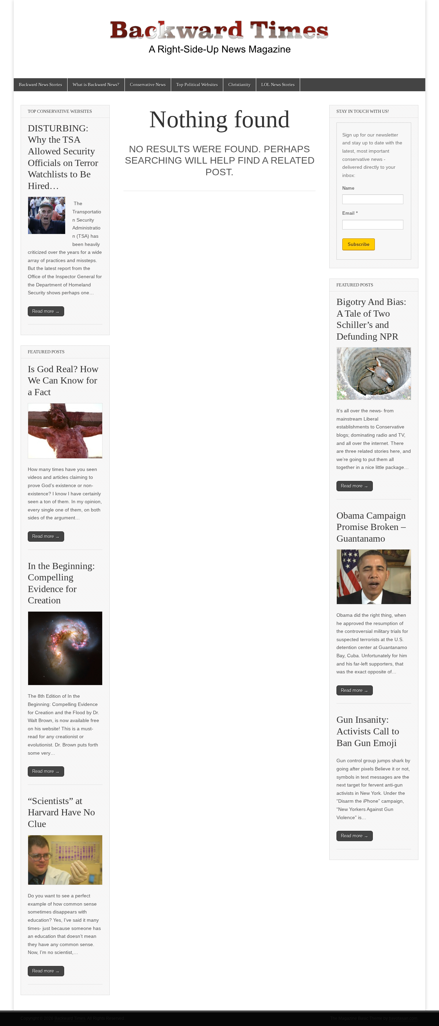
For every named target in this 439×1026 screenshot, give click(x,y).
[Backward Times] (219, 34)
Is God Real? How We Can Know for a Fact (63, 380)
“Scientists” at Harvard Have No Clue (61, 812)
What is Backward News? (96, 84)
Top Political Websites (197, 84)
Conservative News (148, 84)
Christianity (239, 84)
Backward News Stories (40, 84)
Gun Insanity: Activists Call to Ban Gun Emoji (367, 731)
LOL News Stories (278, 84)
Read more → (46, 311)
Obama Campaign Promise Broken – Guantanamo (371, 527)
